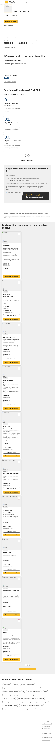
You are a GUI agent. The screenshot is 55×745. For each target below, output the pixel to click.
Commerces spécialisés (35, 688)
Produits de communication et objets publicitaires (22, 709)
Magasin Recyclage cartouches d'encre (10, 702)
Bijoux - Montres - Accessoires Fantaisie (11, 688)
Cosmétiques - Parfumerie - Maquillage (10, 691)
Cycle (23, 691)
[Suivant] (28, 155)
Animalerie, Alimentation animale (27, 684)
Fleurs (20, 695)
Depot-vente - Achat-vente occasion (34, 691)
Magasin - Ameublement (39, 698)
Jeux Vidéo (13, 698)
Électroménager (38, 709)
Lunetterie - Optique (27, 698)
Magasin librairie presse (43, 702)
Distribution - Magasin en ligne (9, 695)
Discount (45, 691)
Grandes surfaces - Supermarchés (42, 695)
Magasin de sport (32, 702)
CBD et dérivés (25, 688)
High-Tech (5, 698)
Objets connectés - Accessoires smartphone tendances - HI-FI (31, 705)
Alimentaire (15, 684)
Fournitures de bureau (28, 695)
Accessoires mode (6, 684)
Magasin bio (23, 702)
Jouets (19, 698)
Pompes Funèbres (6, 709)
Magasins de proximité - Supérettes (10, 705)
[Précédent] (26, 155)
